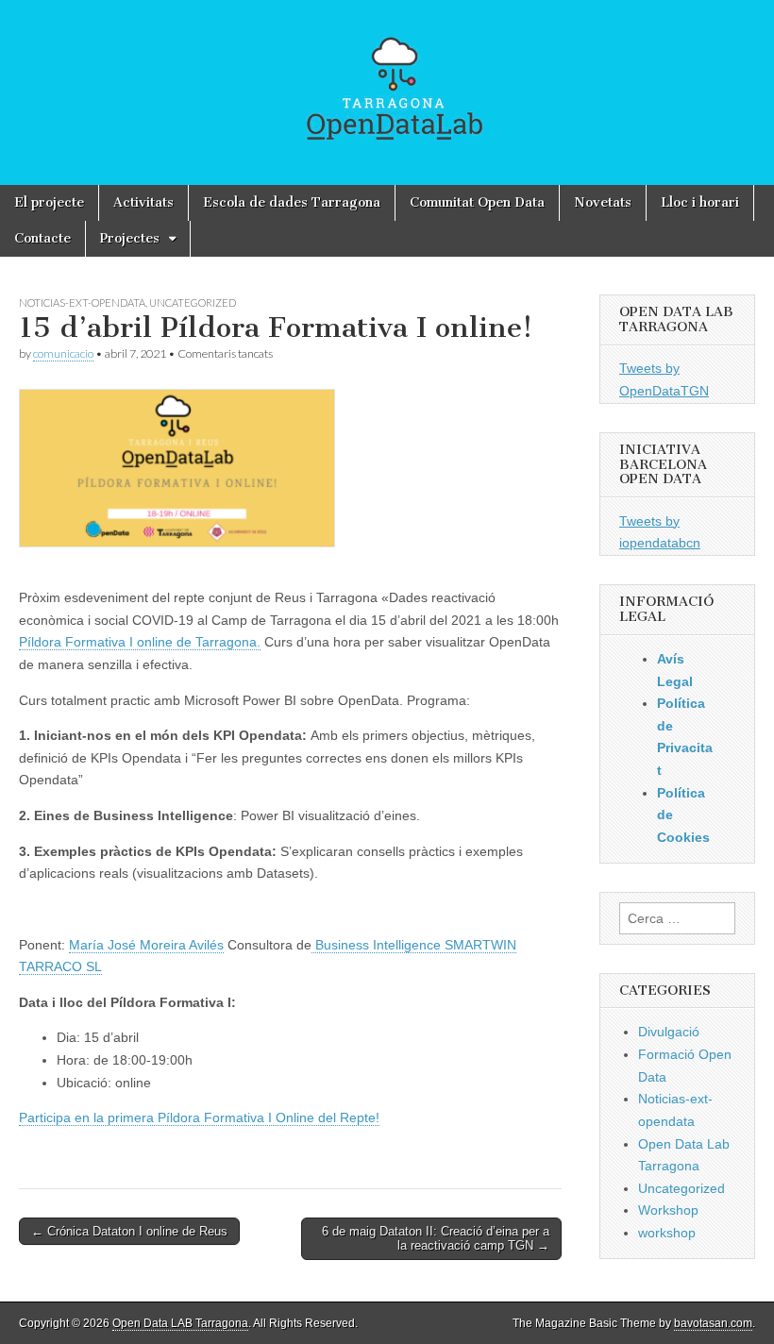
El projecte (49, 202)
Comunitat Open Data (477, 202)
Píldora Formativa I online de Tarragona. (140, 641)
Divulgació (668, 1031)
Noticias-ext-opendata (82, 302)
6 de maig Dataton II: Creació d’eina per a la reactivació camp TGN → (435, 1238)
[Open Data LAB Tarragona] (387, 92)
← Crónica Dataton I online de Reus (129, 1231)
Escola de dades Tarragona (291, 202)
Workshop (668, 1210)
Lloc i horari (700, 202)
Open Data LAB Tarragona (180, 1323)
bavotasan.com (713, 1323)
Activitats (143, 202)
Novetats (602, 202)
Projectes (130, 238)
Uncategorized (192, 302)
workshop (667, 1232)
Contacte (42, 238)
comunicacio (63, 353)
